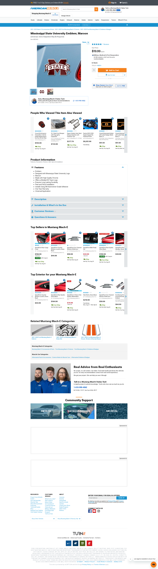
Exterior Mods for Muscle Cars (61, 357)
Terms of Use (49, 514)
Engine (62, 20)
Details (65, 3)
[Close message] (127, 24)
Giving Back (62, 500)
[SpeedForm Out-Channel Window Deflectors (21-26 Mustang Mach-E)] (74, 238)
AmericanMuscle (63, 538)
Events (32, 499)
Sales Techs (62, 508)
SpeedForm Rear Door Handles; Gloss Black (121, 249)
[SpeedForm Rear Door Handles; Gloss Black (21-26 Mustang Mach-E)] (122, 238)
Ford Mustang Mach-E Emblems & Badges (87, 349)
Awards (61, 499)
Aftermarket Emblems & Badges (81, 357)
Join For (121, 86)
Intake (84, 20)
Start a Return (49, 500)
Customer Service (50, 505)
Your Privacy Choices (104, 561)
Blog (32, 508)
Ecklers (97, 538)
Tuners (113, 20)
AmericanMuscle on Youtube (94, 511)
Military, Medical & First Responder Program (50, 510)
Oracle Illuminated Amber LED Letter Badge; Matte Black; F (122, 136)
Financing (33, 505)
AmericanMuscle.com (44, 8)
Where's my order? (50, 499)
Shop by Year (34, 502)
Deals (33, 20)
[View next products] (125, 135)
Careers (61, 504)
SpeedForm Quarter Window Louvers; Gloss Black (57, 250)
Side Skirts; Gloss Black (90, 295)
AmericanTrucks (76, 538)
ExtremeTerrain (88, 538)
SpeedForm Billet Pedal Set (89, 249)
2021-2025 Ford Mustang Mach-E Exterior (67, 29)
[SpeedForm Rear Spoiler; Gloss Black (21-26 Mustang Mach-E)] (58, 285)
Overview (61, 497)
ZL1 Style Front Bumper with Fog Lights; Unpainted (57, 137)
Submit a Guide (63, 502)
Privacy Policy (112, 501)
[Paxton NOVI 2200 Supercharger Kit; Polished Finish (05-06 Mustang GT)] (90, 124)
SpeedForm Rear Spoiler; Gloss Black (106, 249)
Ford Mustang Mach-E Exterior (64, 349)
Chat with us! (48, 507)
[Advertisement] (79, 440)
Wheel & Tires (122, 20)
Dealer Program (63, 507)
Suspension (105, 20)
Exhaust (69, 20)
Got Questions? (49, 504)
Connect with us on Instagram (98, 511)
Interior (90, 20)
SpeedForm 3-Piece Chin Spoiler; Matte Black (74, 297)
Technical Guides (35, 507)
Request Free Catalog (37, 510)
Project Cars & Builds (36, 497)
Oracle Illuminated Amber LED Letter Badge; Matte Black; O (106, 136)
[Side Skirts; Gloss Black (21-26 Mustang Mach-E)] (90, 285)
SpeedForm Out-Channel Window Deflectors (74, 249)
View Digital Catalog (36, 512)
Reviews (61, 510)
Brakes (47, 20)
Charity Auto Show (64, 505)
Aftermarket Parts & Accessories (41, 357)
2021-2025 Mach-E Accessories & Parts (42, 29)
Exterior (76, 20)
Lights (97, 20)
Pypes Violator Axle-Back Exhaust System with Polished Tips (74, 136)
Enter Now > (86, 25)
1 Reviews (105, 44)
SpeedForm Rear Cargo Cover (41, 249)
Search (96, 9)
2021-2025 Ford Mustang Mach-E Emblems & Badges (95, 29)
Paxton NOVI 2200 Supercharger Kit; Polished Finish (88, 136)
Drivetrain (54, 20)
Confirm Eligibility (99, 59)
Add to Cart (114, 70)
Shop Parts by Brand (36, 504)
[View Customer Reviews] (97, 44)
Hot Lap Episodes (36, 500)
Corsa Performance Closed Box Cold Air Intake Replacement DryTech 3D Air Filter (41, 136)
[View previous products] (32, 135)
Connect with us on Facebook (90, 511)
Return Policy (48, 502)
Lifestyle (39, 20)
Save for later (111, 75)
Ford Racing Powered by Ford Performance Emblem (122, 298)
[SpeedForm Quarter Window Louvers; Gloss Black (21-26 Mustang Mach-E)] (58, 238)
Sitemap (80, 561)
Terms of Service (99, 564)
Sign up (122, 498)
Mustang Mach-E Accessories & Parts (43, 349)
